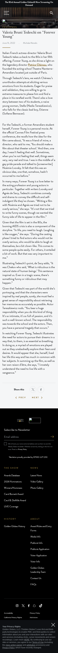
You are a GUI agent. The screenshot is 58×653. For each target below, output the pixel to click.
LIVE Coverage (11, 506)
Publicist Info (36, 543)
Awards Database (12, 475)
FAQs (33, 584)
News (34, 468)
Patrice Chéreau (37, 64)
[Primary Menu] (6, 13)
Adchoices (34, 617)
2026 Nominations (13, 481)
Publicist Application (39, 549)
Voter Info (35, 561)
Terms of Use (38, 642)
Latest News (36, 475)
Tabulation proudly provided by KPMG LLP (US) (28, 457)
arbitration (31, 645)
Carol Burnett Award (13, 494)
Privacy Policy (22, 449)
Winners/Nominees (13, 488)
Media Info (35, 536)
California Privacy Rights (13, 617)
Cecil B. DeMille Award (15, 500)
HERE (26, 640)
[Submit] (52, 437)
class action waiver (14, 645)
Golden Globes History (14, 526)
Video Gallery (36, 481)
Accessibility (8, 613)
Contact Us (35, 578)
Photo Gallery (36, 488)
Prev (22, 397)
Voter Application (38, 555)
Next (35, 397)
